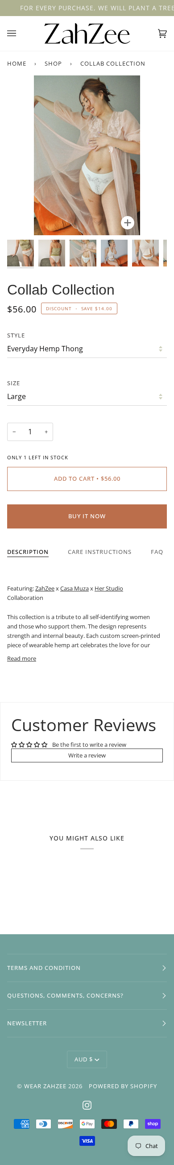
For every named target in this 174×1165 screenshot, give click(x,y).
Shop (53, 63)
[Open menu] (20, 33)
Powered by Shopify (123, 1086)
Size (13, 383)
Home (16, 63)
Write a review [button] (87, 755)
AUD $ (84, 1059)
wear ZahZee (45, 1086)
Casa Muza (74, 588)
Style (16, 335)
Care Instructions (100, 552)
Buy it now (87, 516)
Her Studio (109, 588)
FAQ (157, 552)
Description (28, 552)
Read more (21, 658)
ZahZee (44, 588)
